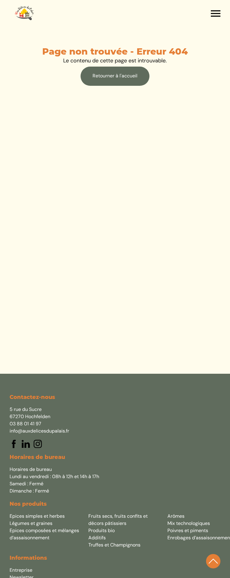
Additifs (97, 538)
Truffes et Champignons (114, 545)
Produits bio (101, 531)
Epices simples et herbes (37, 516)
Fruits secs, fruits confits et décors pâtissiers (118, 520)
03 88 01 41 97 (25, 424)
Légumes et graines (31, 523)
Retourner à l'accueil (115, 76)
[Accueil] (25, 13)
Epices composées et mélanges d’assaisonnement (44, 535)
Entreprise (21, 570)
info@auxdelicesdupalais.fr (39, 431)
